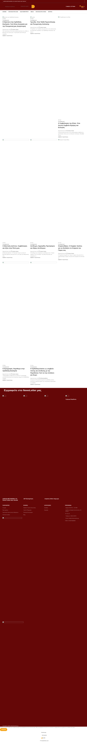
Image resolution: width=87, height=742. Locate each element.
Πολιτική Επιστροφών (28, 512)
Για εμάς (4, 507)
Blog (24, 514)
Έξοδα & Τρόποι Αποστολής (29, 507)
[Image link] (13, 672)
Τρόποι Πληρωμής (27, 510)
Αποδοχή (3, 729)
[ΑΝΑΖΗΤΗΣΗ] (33, 6)
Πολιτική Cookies (6, 514)
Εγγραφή (46, 510)
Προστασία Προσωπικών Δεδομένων (10, 512)
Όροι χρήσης (5, 510)
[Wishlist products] (77, 6)
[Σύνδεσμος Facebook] (83, 1)
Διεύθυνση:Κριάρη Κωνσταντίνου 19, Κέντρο (73, 511)
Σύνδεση (46, 507)
